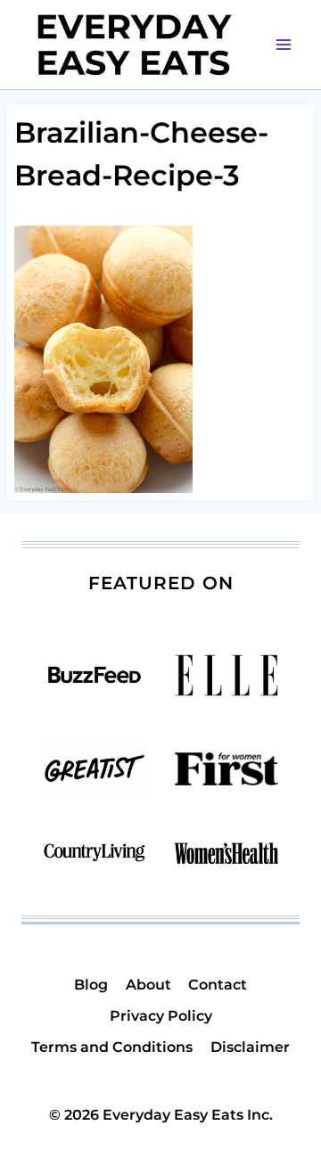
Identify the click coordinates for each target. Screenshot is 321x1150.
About (148, 984)
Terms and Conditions (112, 1047)
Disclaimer (250, 1047)
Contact (217, 984)
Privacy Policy (161, 1015)
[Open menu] (283, 44)
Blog (91, 984)
